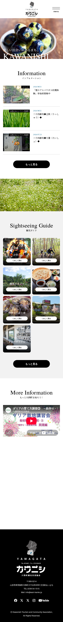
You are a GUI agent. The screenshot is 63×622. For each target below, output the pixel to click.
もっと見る (31, 164)
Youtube (44, 600)
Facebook (15, 600)
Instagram (33, 600)
